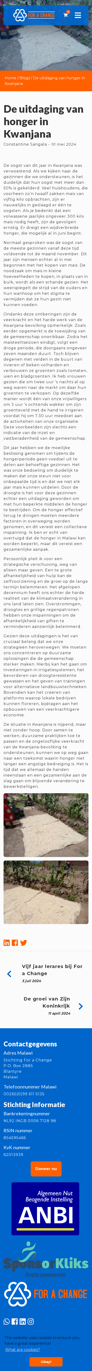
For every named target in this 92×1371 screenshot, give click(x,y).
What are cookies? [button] (22, 1349)
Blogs (24, 78)
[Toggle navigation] (78, 15)
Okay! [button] (46, 1362)
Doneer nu (46, 1169)
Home (10, 78)
